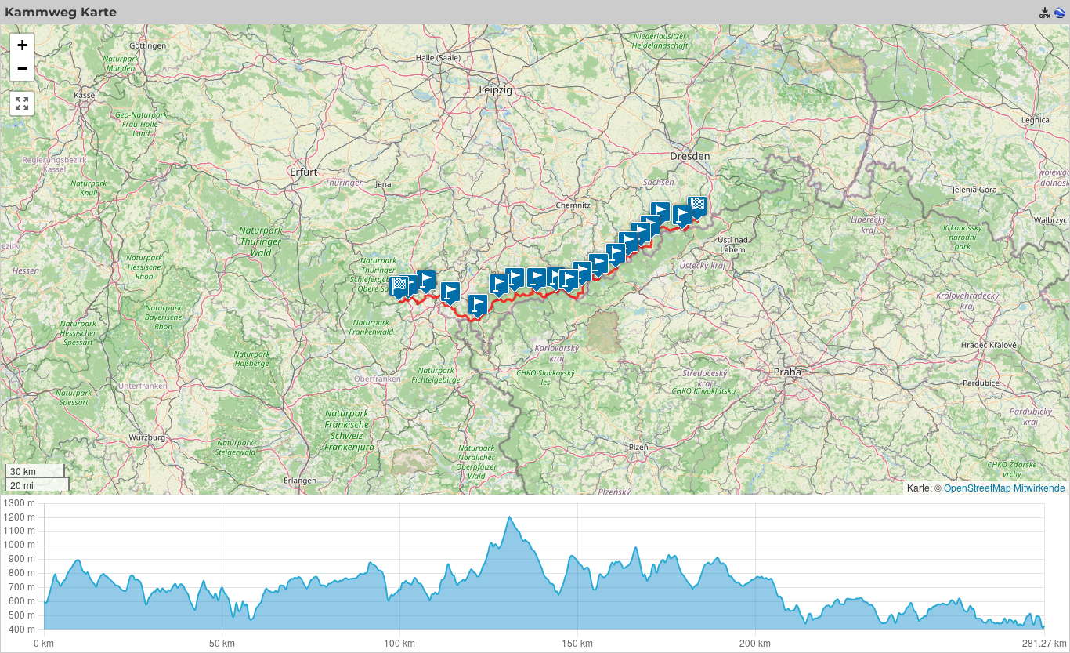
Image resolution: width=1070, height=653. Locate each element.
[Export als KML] (1059, 12)
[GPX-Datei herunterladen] (1044, 12)
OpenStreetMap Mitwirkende (1004, 487)
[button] (682, 216)
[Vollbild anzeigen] (22, 103)
